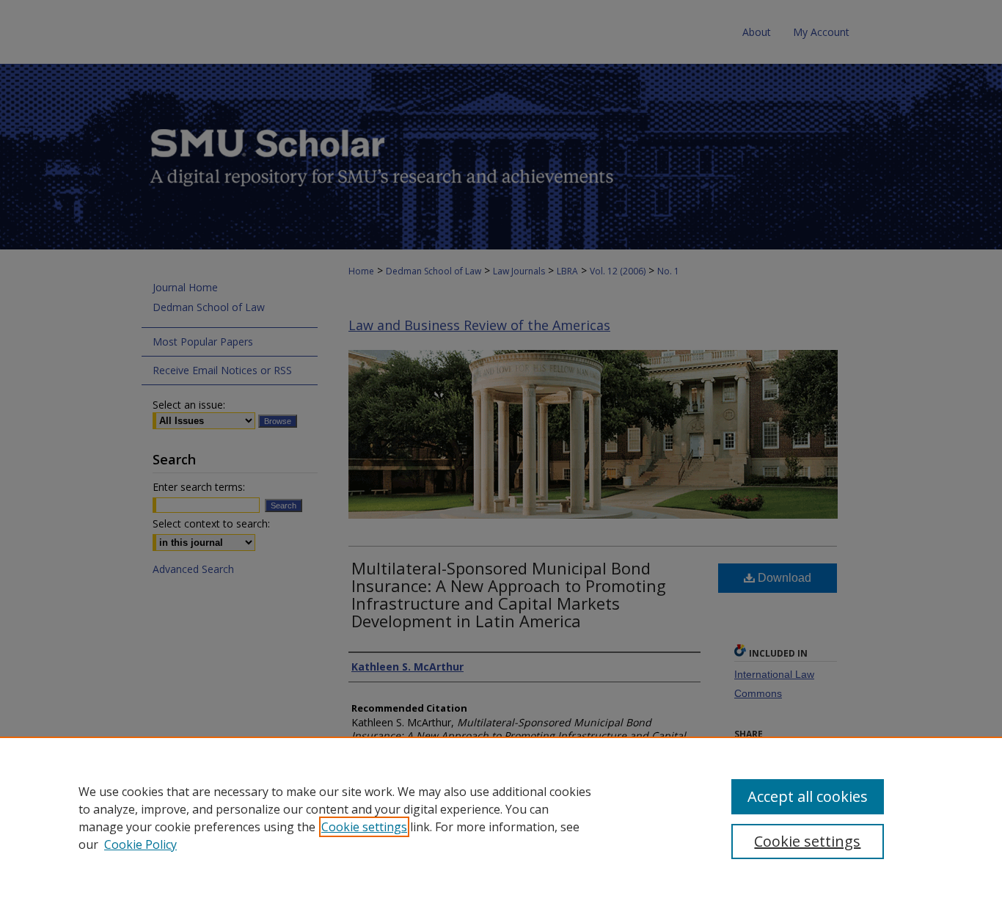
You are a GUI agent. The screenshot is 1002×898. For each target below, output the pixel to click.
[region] (501, 817)
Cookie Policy (140, 844)
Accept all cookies (807, 796)
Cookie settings (364, 827)
